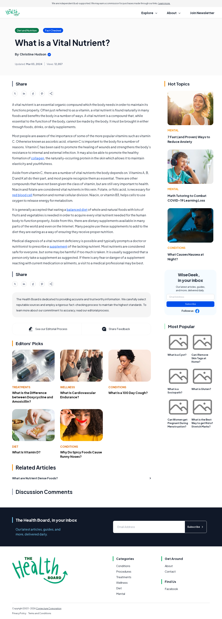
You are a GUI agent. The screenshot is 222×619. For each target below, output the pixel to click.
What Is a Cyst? (177, 354)
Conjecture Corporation (48, 608)
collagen (37, 158)
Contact (170, 571)
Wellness (67, 387)
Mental (173, 130)
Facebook (171, 589)
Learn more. (164, 3)
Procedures (123, 571)
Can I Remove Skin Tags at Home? (199, 358)
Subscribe (190, 304)
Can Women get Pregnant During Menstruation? (178, 423)
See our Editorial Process (51, 329)
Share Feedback (119, 329)
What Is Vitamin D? (26, 452)
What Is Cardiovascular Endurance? (78, 395)
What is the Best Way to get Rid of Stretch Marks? (202, 423)
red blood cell (22, 195)
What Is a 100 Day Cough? (128, 393)
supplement (58, 246)
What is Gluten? (201, 388)
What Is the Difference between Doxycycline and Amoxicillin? (32, 397)
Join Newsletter (202, 13)
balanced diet (77, 209)
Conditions (117, 387)
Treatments (21, 387)
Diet (15, 446)
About (169, 566)
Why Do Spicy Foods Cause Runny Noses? (81, 454)
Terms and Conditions (39, 613)
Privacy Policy (19, 613)
